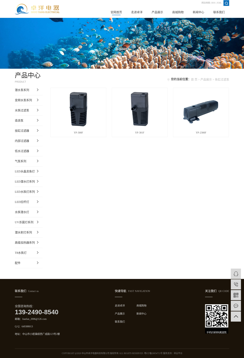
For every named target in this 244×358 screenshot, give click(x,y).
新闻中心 (198, 12)
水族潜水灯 (22, 212)
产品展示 (157, 12)
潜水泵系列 (22, 90)
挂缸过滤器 (22, 130)
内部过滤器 (22, 140)
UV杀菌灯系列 (24, 222)
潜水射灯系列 (23, 232)
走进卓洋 (137, 12)
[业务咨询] (236, 274)
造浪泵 (19, 120)
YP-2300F (201, 132)
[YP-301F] (140, 109)
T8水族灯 (21, 252)
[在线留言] (236, 306)
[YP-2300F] (201, 109)
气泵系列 (20, 161)
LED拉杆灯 (22, 201)
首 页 (194, 79)
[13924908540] (236, 284)
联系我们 (219, 12)
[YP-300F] (78, 109)
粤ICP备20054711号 (153, 353)
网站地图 (205, 3)
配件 (18, 262)
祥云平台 (178, 353)
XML (219, 3)
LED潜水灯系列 (25, 181)
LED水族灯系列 (25, 191)
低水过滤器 (22, 151)
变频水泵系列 (23, 100)
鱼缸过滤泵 (222, 79)
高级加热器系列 (25, 242)
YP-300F (78, 132)
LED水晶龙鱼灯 (25, 171)
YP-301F (139, 132)
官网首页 (116, 12)
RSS (213, 3)
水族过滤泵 (22, 110)
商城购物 (178, 12)
